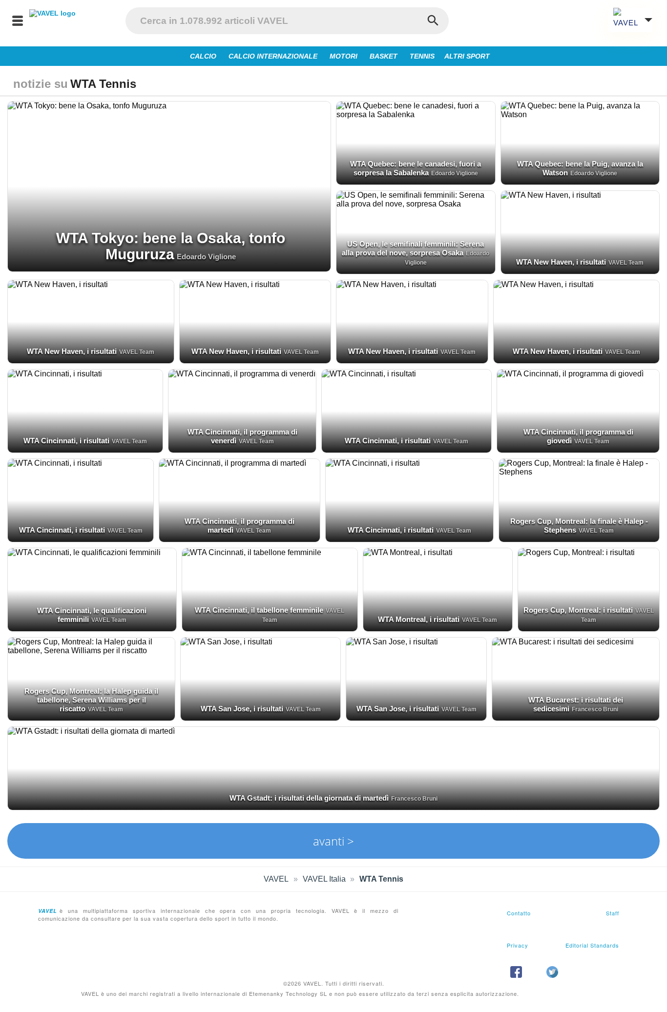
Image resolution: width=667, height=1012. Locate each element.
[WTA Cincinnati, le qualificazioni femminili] (92, 589)
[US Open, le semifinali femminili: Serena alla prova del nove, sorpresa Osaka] (415, 232)
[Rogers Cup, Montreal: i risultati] (589, 589)
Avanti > (333, 841)
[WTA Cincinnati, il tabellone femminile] (270, 589)
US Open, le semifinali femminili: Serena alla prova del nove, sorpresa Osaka (413, 248)
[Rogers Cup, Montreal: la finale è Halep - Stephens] (579, 500)
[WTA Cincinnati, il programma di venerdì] (242, 411)
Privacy (517, 945)
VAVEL (276, 879)
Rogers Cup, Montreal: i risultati (578, 610)
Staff (612, 913)
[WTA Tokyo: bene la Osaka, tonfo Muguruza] (169, 186)
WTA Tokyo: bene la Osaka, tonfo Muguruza (170, 246)
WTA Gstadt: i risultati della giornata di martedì (309, 798)
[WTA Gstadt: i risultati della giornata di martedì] (333, 768)
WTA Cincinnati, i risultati (66, 440)
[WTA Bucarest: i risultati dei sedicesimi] (575, 679)
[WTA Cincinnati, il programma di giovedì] (578, 411)
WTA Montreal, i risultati (418, 619)
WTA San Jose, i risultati (242, 708)
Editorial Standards (592, 945)
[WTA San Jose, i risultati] (260, 679)
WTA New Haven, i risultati (561, 262)
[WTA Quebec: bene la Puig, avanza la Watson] (580, 143)
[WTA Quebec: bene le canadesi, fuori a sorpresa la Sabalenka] (415, 143)
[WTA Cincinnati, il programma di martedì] (239, 500)
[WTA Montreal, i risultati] (437, 589)
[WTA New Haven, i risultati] (580, 232)
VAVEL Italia (324, 879)
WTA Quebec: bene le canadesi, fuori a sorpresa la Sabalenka (415, 168)
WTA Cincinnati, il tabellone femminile (259, 610)
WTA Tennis (381, 879)
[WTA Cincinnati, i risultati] (85, 411)
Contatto (519, 913)
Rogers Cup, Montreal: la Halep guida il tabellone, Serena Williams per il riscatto (91, 700)
